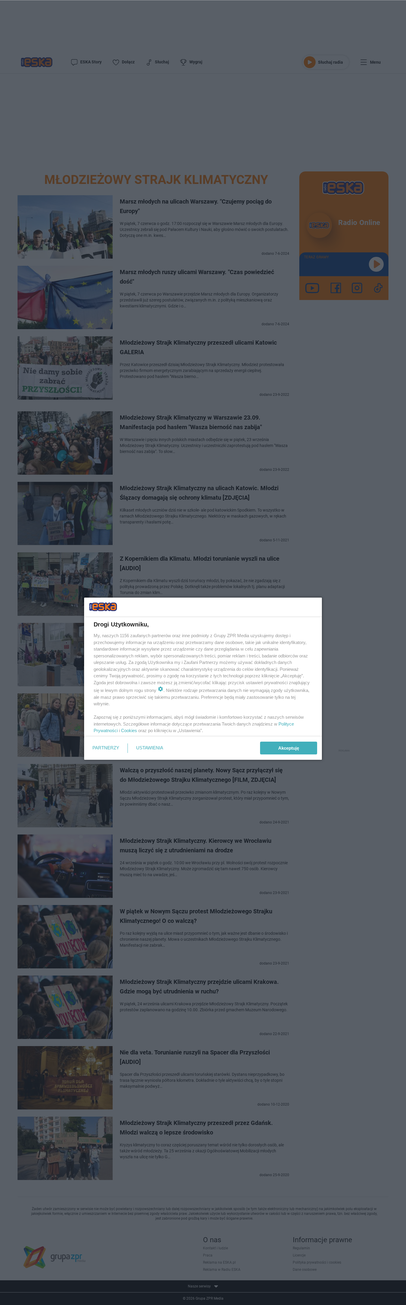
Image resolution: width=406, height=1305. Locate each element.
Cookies (129, 730)
